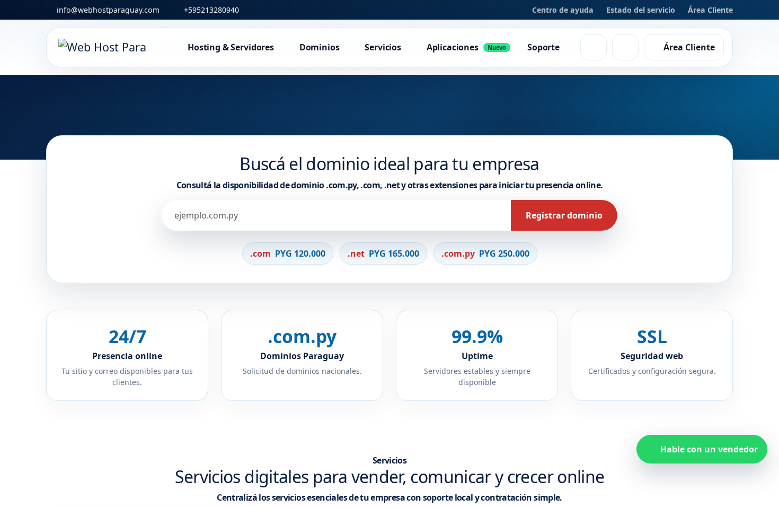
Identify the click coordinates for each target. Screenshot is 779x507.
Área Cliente (710, 10)
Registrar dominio (96, 369)
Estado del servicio (640, 10)
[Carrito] (625, 47)
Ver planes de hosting (214, 369)
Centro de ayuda (563, 10)
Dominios (319, 47)
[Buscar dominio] (593, 47)
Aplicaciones (466, 47)
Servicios (383, 47)
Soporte (543, 47)
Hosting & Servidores (231, 47)
